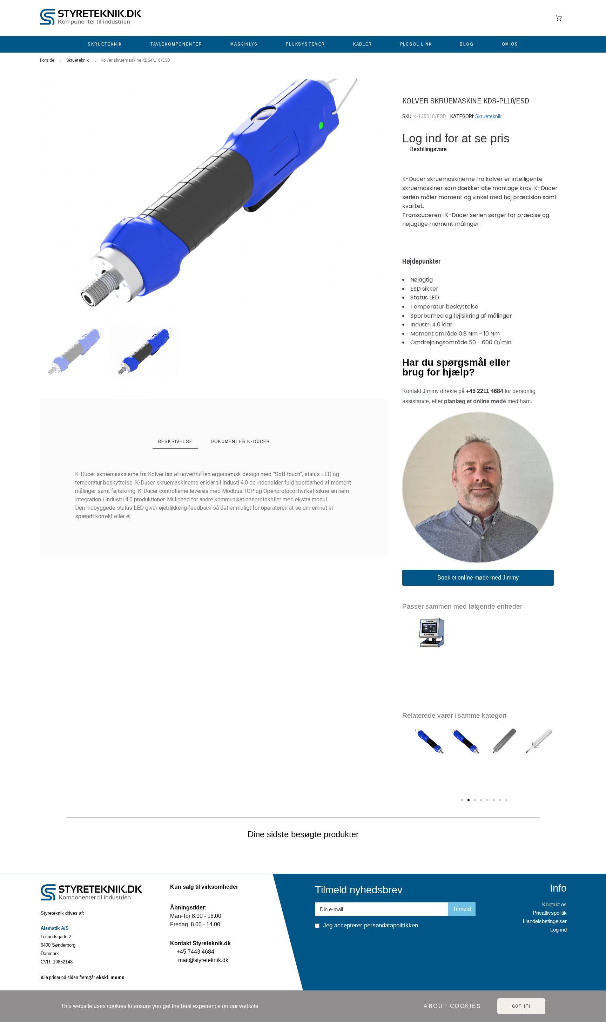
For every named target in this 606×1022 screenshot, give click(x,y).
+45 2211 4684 (484, 391)
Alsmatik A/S (55, 928)
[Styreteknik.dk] (92, 18)
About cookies (452, 1006)
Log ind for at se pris (456, 138)
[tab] (175, 441)
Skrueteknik (488, 116)
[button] (48, 193)
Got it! (521, 1006)
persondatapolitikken (391, 925)
